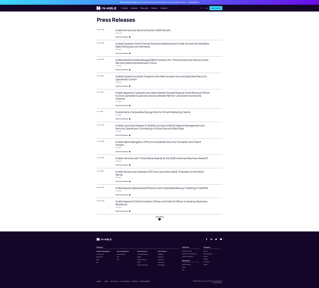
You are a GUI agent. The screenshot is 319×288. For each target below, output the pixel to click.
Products (124, 8)
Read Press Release (122, 37)
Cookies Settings (145, 281)
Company (163, 8)
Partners (154, 8)
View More (159, 217)
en (201, 8)
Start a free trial (216, 8)
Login (206, 8)
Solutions (134, 8)
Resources (144, 8)
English (99, 281)
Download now (193, 2)
